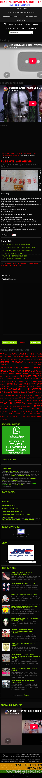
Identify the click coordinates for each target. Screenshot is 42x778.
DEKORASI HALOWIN (33, 362)
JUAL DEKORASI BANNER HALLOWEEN (16, 161)
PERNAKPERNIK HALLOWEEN (18, 392)
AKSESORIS (26, 353)
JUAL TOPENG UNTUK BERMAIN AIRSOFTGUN (17, 245)
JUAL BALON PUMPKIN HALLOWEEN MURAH (17, 250)
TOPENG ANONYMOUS (34, 403)
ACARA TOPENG (10, 153)
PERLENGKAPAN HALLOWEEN (21, 389)
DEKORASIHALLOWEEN (23, 153)
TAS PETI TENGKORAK (32, 400)
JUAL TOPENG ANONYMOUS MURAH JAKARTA (19, 379)
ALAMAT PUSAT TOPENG (10, 509)
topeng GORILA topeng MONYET (22, 406)
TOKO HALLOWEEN (12, 403)
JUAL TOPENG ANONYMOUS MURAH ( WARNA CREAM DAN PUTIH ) (24, 607)
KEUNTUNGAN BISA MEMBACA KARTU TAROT (18, 520)
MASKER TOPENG (36, 386)
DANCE (27, 475)
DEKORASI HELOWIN (21, 365)
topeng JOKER (29, 409)
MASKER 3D (23, 386)
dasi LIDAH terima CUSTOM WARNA (30, 359)
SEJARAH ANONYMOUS (32, 16)
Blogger (26, 695)
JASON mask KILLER (8, 376)
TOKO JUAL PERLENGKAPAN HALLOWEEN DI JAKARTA (21, 573)
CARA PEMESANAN (15, 24)
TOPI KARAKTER (35, 414)
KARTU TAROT (31, 381)
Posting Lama (35, 343)
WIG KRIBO (37, 416)
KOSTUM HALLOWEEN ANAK (17, 384)
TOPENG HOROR (15, 409)
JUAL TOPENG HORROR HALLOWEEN (14, 256)
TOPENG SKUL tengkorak (18, 414)
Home (2, 153)
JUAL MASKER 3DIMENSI (30, 376)
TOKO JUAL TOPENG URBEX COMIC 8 (24, 595)
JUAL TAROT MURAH (29, 28)
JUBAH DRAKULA (19, 381)
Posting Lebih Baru (9, 343)
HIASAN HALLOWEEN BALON (12, 253)
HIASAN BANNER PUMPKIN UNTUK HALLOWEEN (18, 247)
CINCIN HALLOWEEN (21, 357)
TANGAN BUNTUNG (26, 398)
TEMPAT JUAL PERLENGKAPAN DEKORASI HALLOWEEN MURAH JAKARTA (22, 631)
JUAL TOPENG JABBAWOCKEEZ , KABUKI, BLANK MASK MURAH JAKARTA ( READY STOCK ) (25, 656)
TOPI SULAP (16, 416)
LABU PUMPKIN (12, 386)
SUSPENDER (14, 398)
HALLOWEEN (13, 475)
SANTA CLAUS (15, 480)
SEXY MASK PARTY (28, 395)
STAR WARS (4, 398)
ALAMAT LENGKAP (32, 24)
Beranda (23, 343)
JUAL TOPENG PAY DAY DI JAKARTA (14, 259)
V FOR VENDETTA (27, 416)
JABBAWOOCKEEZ (36, 374)
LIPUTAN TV (21, 20)
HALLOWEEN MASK (18, 374)
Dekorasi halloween (11, 361)
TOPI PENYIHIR (6, 416)
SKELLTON (38, 395)
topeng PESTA (18, 411)
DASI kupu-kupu (12, 359)
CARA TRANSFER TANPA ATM (11, 16)
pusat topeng (12, 755)
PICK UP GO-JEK (21, 9)
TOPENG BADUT (5, 406)
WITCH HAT (3, 419)
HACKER (21, 475)
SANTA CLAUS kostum (13, 395)
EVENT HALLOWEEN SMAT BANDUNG (21, 369)
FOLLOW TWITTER (12, 28)
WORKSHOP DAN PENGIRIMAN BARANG (21, 13)
